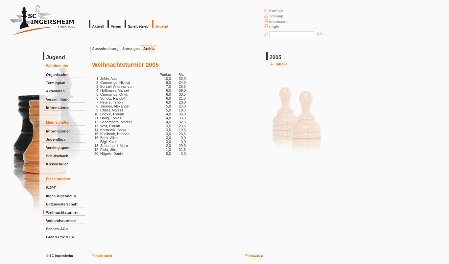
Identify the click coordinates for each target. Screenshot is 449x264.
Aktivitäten (55, 91)
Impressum (279, 21)
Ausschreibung (105, 49)
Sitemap (276, 16)
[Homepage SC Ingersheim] (43, 34)
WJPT (51, 188)
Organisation (57, 75)
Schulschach (57, 156)
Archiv (148, 49)
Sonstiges (131, 49)
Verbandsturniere (61, 221)
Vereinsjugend (58, 148)
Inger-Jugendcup (61, 196)
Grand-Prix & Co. (60, 237)
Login (274, 27)
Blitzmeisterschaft (62, 204)
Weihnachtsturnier (62, 212)
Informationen (58, 107)
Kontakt (276, 11)
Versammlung (58, 99)
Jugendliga (55, 139)
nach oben (103, 255)
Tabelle (281, 64)
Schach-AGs (57, 229)
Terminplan (55, 83)
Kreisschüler (57, 164)
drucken (256, 256)
